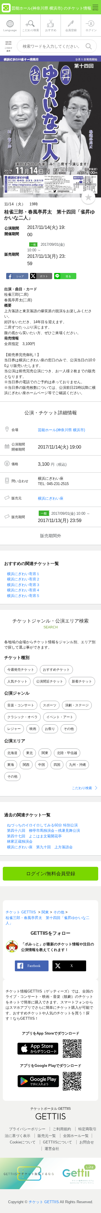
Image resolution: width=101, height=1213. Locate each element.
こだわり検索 (82, 788)
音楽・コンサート (20, 705)
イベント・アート (59, 717)
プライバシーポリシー (27, 1129)
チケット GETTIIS (44, 1202)
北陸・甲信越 (67, 753)
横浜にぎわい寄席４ (23, 590)
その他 (69, 729)
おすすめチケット (56, 670)
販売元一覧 (47, 1136)
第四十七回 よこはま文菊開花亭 (34, 836)
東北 (29, 753)
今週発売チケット (20, 670)
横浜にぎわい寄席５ (23, 596)
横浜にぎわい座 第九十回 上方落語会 (40, 847)
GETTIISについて (57, 1142)
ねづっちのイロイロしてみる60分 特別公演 (42, 825)
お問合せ (86, 1142)
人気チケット (17, 681)
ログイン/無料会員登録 (50, 873)
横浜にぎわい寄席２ (23, 579)
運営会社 (52, 1149)
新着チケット (82, 681)
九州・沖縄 (77, 765)
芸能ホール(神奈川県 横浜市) (61, 430)
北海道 (12, 753)
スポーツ (49, 705)
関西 (26, 765)
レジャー (14, 729)
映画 (32, 729)
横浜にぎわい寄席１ (23, 574)
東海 (10, 765)
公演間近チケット (49, 681)
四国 (57, 765)
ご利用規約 (62, 1129)
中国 (41, 765)
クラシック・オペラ (22, 717)
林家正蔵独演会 (20, 841)
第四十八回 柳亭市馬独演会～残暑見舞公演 (43, 830)
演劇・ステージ (77, 705)
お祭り (50, 729)
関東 (45, 753)
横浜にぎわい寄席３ (23, 585)
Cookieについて (23, 1142)
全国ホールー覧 (76, 1136)
